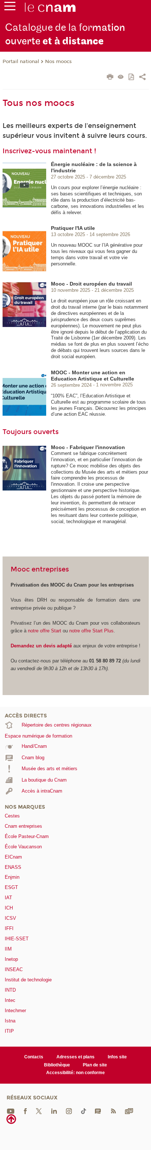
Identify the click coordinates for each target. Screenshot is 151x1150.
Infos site (117, 1056)
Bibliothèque (57, 1065)
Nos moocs (58, 62)
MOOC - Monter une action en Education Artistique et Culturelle (92, 376)
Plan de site (95, 1065)
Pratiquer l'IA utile (73, 228)
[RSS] (113, 1110)
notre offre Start (45, 630)
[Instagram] (69, 1110)
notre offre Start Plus (91, 630)
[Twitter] (39, 1110)
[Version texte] (121, 77)
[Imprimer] (110, 77)
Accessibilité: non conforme (75, 1072)
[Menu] (10, 7)
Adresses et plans (75, 1056)
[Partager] (142, 77)
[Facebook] (25, 1110)
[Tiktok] (83, 1110)
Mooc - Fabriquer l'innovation (88, 447)
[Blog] (98, 1110)
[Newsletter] (129, 1110)
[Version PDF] (132, 77)
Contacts (33, 1056)
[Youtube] (11, 1110)
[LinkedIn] (54, 1110)
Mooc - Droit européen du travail (91, 284)
